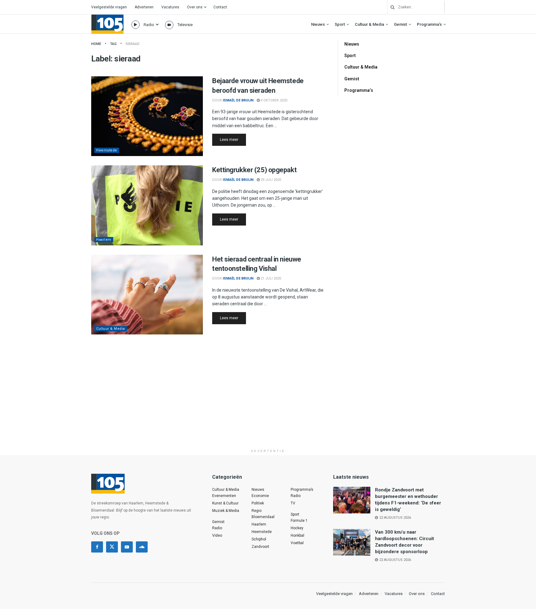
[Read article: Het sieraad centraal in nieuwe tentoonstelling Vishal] (147, 294)
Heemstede (106, 150)
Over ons (195, 7)
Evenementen (224, 496)
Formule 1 (299, 520)
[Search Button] (390, 7)
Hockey (297, 528)
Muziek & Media (225, 510)
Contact (220, 7)
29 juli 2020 (270, 180)
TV (293, 503)
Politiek (258, 503)
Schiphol (259, 539)
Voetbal (297, 543)
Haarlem (103, 240)
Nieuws (318, 24)
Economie (260, 496)
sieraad (133, 44)
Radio (149, 24)
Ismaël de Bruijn (238, 100)
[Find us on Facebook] (97, 547)
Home (96, 44)
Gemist (400, 24)
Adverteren (144, 7)
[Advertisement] (268, 402)
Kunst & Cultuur (225, 503)
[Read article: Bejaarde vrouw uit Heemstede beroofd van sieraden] (147, 116)
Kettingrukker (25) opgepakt (254, 170)
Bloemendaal (263, 517)
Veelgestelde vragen (109, 7)
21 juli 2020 (270, 278)
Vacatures (170, 7)
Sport (340, 24)
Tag (113, 44)
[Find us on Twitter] (112, 547)
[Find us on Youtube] (127, 547)
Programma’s (429, 24)
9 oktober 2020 (273, 100)
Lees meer (233, 139)
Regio (256, 510)
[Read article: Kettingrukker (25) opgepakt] (147, 205)
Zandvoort (260, 546)
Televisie (185, 24)
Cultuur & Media (369, 24)
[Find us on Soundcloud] (142, 547)
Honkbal (297, 535)
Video (217, 535)
